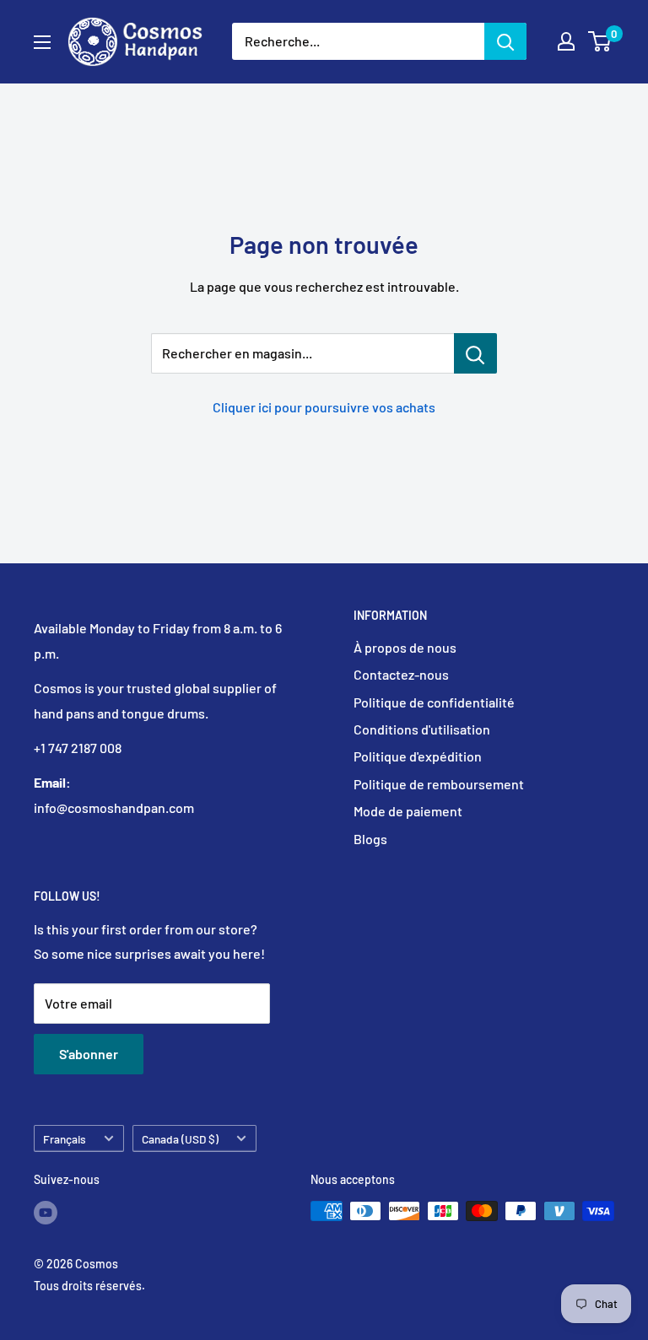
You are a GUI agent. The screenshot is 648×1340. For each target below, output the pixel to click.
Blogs (370, 839)
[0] (600, 41)
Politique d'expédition (418, 756)
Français (64, 1139)
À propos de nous (405, 647)
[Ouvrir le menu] (42, 42)
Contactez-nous (401, 674)
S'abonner (88, 1054)
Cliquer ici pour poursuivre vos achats (324, 407)
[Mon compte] (566, 41)
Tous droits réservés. (89, 1285)
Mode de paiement (408, 811)
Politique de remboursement (439, 784)
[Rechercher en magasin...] (475, 353)
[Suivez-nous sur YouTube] (45, 1212)
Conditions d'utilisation (422, 729)
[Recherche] (505, 41)
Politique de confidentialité (434, 702)
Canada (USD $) (180, 1139)
